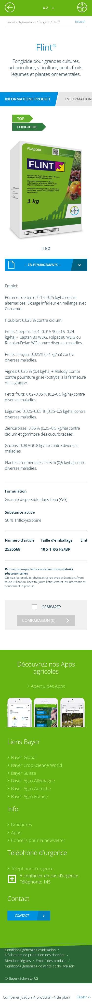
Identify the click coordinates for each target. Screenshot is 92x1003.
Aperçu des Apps (48, 686)
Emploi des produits (51, 960)
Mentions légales (18, 960)
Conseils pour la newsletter (38, 840)
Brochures (21, 825)
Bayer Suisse (23, 773)
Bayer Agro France (29, 796)
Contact (22, 915)
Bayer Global (24, 757)
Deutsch (80, 21)
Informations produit (28, 98)
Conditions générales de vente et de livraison (39, 966)
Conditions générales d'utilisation (30, 950)
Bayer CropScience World (36, 765)
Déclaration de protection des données (35, 954)
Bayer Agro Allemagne (33, 781)
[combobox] (46, 265)
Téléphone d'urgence (32, 868)
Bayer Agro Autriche (31, 788)
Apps (16, 832)
